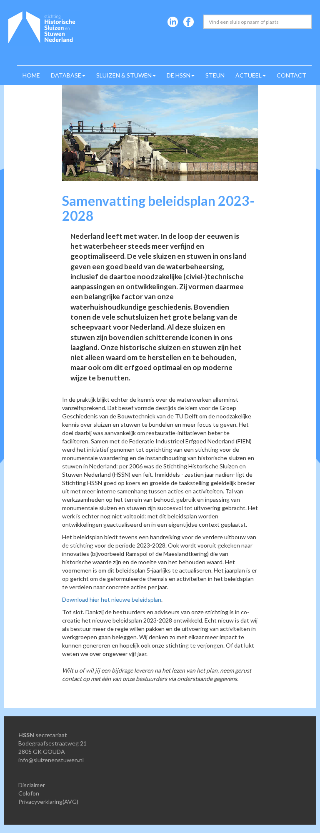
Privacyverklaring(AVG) (48, 801)
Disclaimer (31, 784)
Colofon (28, 793)
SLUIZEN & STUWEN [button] (124, 75)
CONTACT (291, 75)
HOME (31, 75)
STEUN (215, 75)
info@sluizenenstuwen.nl (51, 759)
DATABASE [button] (66, 75)
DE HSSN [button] (178, 75)
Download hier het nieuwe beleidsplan (111, 599)
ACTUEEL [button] (248, 75)
